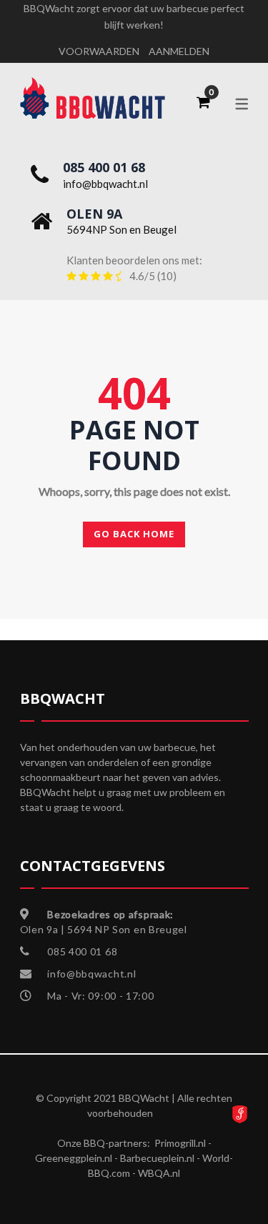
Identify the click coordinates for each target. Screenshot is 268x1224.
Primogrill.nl (180, 1143)
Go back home (134, 533)
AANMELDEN (179, 51)
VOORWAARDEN (99, 51)
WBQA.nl (159, 1173)
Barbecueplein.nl (157, 1158)
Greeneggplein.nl (73, 1158)
